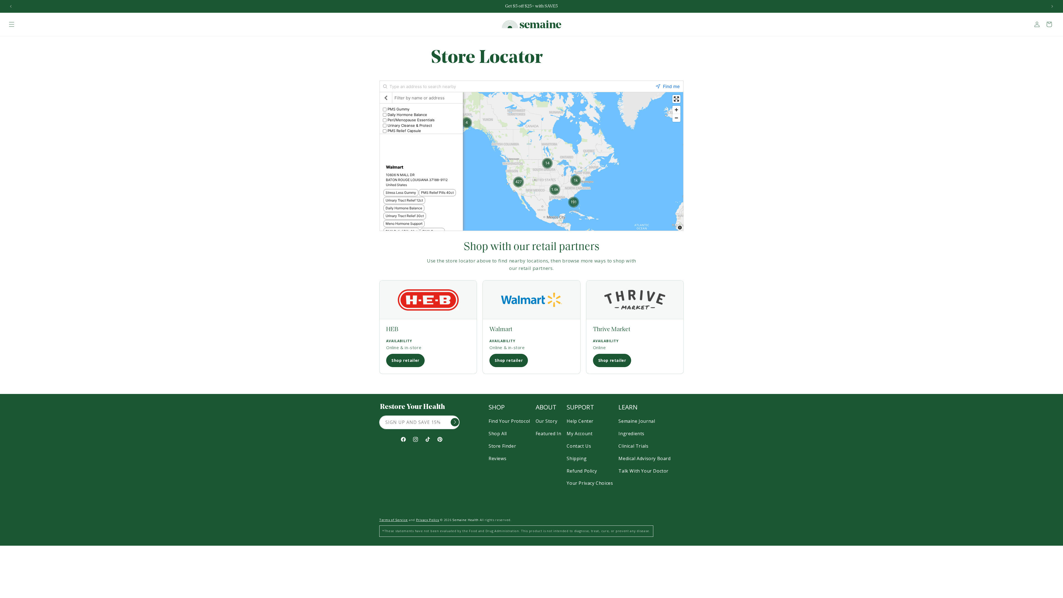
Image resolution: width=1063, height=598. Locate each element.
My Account (579, 434)
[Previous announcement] (11, 6)
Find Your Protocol (509, 421)
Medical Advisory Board (644, 458)
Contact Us (579, 446)
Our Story (546, 421)
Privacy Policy (427, 520)
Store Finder (502, 446)
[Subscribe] (455, 422)
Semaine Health (465, 520)
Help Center (580, 421)
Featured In (548, 434)
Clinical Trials (633, 446)
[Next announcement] (1052, 6)
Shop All (498, 434)
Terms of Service (393, 520)
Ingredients (631, 434)
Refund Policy (582, 471)
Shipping (577, 458)
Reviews (497, 458)
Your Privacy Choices (590, 483)
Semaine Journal (636, 421)
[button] (12, 24)
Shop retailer (405, 360)
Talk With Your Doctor (643, 471)
